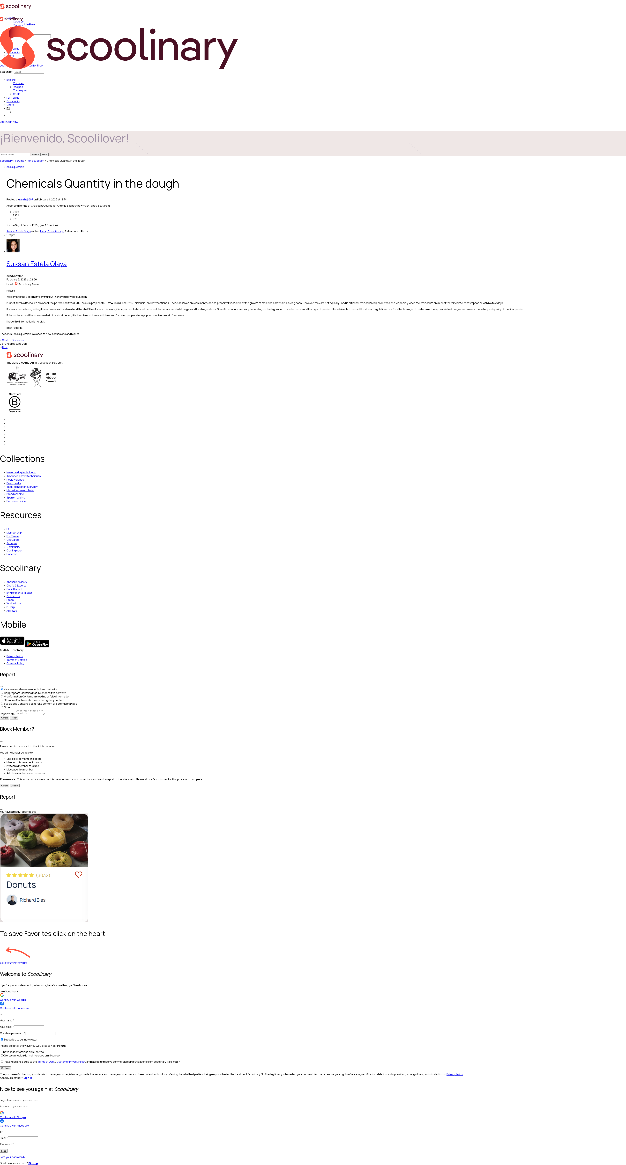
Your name (7, 1020)
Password (7, 1144)
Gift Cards (13, 540)
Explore (11, 79)
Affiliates (12, 610)
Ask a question (35, 160)
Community (13, 101)
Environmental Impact (19, 592)
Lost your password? (12, 1157)
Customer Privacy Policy (71, 1061)
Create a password (12, 1033)
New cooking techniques (21, 472)
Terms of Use (45, 1061)
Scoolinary (6, 160)
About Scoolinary (17, 582)
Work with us (14, 603)
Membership (14, 532)
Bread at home (15, 494)
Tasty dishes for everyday (22, 487)
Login (3, 1151)
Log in (3, 122)
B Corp (11, 607)
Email (4, 1138)
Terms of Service (17, 660)
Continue (5, 1068)
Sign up (33, 1163)
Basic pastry (14, 483)
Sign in (27, 1078)
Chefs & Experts (16, 585)
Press (10, 600)
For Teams (13, 97)
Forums (19, 160)
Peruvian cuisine (16, 501)
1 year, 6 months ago (52, 231)
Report (14, 718)
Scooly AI (12, 543)
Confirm (14, 785)
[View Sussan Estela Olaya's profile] (13, 251)
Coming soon (14, 550)
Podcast (12, 554)
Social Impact (14, 589)
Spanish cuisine (16, 497)
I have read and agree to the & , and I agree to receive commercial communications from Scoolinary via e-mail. (91, 1061)
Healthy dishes (15, 479)
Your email (7, 1027)
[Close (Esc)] (1, 686)
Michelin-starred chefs (20, 490)
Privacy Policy (15, 656)
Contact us (13, 596)
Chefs (10, 105)
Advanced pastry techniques (24, 476)
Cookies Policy (15, 663)
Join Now (29, 24)
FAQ (9, 529)
